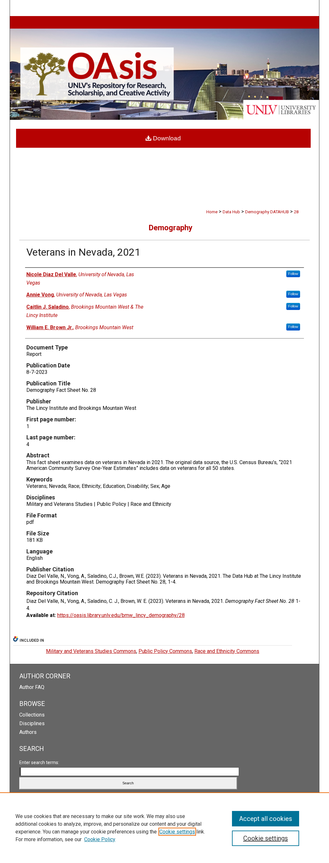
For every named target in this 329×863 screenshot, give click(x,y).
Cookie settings (177, 832)
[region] (164, 827)
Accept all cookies (265, 819)
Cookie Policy (99, 839)
